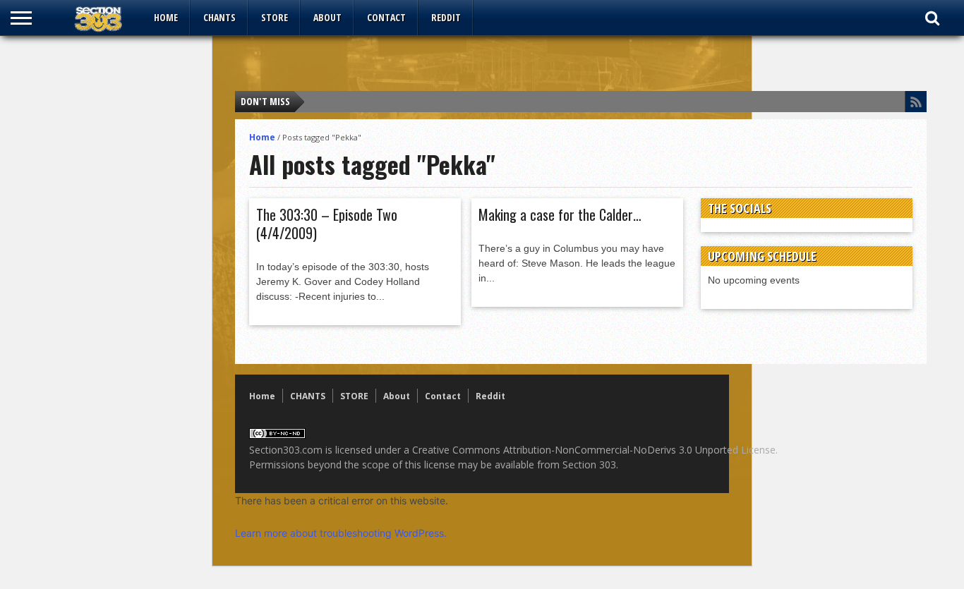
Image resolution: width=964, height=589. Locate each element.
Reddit (446, 17)
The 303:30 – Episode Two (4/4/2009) (326, 223)
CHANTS (219, 17)
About (327, 17)
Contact (386, 17)
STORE (274, 17)
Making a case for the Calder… (559, 214)
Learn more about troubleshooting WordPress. (341, 533)
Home (166, 17)
